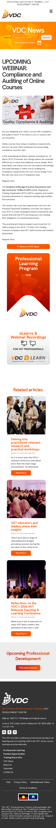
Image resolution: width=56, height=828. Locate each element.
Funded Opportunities (14, 754)
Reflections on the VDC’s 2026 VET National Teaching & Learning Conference (26, 608)
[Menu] (51, 11)
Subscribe (8, 768)
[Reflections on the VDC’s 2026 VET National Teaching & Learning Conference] (26, 580)
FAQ (8, 782)
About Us (7, 765)
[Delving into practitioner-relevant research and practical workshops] (26, 416)
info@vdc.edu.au (38, 718)
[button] (46, 37)
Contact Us (8, 772)
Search (7, 37)
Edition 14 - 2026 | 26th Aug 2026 (23, 453)
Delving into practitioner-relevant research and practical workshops (25, 444)
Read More (21, 473)
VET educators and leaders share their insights (24, 526)
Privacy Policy (20, 782)
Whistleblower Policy (40, 782)
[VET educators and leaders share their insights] (26, 499)
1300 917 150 (15, 718)
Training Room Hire (12, 758)
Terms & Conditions (28, 788)
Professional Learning (14, 750)
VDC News (8, 761)
